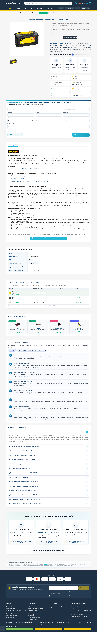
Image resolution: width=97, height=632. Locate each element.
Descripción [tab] (13, 145)
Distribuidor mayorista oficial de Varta (48, 532)
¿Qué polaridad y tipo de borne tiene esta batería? (23, 486)
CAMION (32, 8)
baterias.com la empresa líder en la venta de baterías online (37, 607)
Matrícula (61, 8)
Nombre (9, 106)
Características (85, 8)
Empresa (37, 106)
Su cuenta (53, 603)
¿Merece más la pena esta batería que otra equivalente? (25, 499)
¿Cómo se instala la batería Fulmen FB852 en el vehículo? (25, 446)
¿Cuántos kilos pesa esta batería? (19, 477)
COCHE (19, 8)
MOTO (26, 8)
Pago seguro (31, 612)
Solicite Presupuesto (70, 37)
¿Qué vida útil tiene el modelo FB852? (19, 468)
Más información (11, 626)
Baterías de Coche (11, 607)
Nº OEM (77, 8)
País (8, 117)
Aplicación (65, 112)
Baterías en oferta (11, 617)
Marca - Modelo (69, 8)
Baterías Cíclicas (10, 614)
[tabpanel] (48, 193)
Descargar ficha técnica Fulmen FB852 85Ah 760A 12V (49, 238)
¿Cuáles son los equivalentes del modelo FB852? (23, 495)
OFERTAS (11, 8)
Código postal (38, 117)
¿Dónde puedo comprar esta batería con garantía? (23, 464)
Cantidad (37, 112)
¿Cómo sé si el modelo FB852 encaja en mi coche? (23, 432)
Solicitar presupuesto (80, 135)
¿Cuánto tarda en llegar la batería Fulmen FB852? (23, 455)
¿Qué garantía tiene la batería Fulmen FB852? (22, 451)
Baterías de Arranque (12, 615)
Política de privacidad (34, 617)
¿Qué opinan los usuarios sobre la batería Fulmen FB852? (25, 504)
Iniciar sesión (53, 609)
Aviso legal (31, 615)
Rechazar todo (49, 629)
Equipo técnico (46, 564)
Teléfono (9, 112)
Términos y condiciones (34, 614)
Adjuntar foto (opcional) (16, 134)
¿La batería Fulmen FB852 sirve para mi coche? (22, 490)
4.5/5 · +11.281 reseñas (21, 530)
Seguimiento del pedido (56, 607)
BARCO (39, 8)
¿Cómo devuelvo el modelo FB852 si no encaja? (22, 459)
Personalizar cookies (20, 629)
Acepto (77, 629)
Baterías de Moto (11, 608)
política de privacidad (22, 131)
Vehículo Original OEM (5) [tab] (42, 145)
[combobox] (48, 3)
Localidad (65, 117)
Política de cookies (33, 619)
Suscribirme (83, 588)
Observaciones (10, 123)
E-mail (64, 106)
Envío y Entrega (32, 610)
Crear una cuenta (55, 611)
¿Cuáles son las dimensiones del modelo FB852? (23, 473)
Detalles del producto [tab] (25, 145)
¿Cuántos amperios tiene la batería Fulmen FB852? (23, 481)
